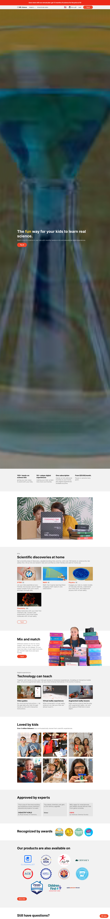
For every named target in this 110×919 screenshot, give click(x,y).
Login (79, 7)
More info (22, 899)
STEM (19, 582)
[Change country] (65, 7)
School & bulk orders (42, 7)
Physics (72, 582)
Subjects (31, 7)
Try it (88, 7)
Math (45, 582)
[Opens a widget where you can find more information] (104, 916)
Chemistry (21, 608)
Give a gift (73, 7)
